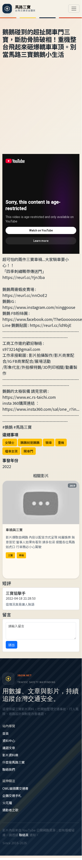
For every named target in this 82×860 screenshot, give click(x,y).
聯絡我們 (8, 769)
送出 (11, 644)
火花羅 (7, 802)
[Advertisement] (41, 111)
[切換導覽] (73, 9)
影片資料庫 (10, 755)
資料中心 (8, 740)
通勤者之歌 (10, 809)
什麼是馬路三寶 (13, 762)
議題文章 (8, 747)
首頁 (5, 733)
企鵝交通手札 (11, 795)
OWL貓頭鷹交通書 (15, 788)
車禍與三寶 (14, 529)
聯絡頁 (24, 834)
